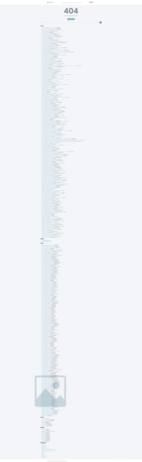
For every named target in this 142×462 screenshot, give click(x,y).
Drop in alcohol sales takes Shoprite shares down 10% (48, 167)
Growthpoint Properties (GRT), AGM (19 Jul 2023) (48, 281)
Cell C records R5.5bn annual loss (46, 143)
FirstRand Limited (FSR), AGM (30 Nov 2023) (47, 254)
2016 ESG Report (44, 217)
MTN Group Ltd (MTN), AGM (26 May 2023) (47, 297)
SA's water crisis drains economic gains (47, 87)
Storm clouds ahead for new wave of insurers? (48, 98)
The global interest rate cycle (45, 81)
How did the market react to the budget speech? (48, 33)
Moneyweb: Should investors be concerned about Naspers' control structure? (51, 192)
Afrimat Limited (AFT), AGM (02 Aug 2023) (47, 277)
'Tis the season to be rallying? (45, 48)
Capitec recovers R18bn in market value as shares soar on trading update (51, 66)
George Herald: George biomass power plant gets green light (49, 201)
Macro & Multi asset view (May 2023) (46, 300)
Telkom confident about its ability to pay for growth (48, 53)
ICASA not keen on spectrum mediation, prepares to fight (49, 149)
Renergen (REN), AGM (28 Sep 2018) (46, 374)
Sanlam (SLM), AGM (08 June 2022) (46, 313)
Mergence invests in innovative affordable (47, 109)
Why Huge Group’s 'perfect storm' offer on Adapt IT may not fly (50, 152)
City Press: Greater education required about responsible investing (50, 211)
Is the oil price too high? (45, 64)
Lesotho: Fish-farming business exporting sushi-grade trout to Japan (50, 113)
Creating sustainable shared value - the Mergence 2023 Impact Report (51, 42)
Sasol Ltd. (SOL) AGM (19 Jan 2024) (46, 248)
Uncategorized (44, 456)
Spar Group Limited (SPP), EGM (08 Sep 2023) (47, 261)
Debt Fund (43, 422)
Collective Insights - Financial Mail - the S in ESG (48, 96)
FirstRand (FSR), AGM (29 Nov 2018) (46, 365)
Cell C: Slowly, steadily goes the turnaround (47, 144)
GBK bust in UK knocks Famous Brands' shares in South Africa (49, 178)
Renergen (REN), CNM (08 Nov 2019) (46, 361)
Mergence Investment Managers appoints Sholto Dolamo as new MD (50, 110)
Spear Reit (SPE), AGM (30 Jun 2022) (46, 310)
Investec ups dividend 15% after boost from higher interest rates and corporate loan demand (53, 51)
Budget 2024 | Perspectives (45, 32)
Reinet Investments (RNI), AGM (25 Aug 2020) (47, 339)
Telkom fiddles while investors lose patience (47, 72)
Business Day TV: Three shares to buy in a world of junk (49, 198)
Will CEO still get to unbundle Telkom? (47, 127)
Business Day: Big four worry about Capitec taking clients (49, 195)
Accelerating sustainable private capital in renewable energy (49, 82)
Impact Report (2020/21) (45, 336)
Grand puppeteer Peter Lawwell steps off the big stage (49, 156)
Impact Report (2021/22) (45, 331)
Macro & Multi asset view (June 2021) (46, 328)
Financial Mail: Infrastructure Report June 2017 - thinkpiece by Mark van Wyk (51, 193)
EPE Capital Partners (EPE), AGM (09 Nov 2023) (48, 259)
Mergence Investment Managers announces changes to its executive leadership (52, 123)
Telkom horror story (44, 91)
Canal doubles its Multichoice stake (46, 174)
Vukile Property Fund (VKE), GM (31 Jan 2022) (47, 321)
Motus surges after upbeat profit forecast (47, 171)
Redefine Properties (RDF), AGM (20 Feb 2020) (48, 355)
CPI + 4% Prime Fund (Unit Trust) (46, 420)
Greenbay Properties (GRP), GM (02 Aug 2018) (47, 388)
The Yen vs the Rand (44, 89)
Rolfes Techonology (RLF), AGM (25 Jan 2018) (47, 414)
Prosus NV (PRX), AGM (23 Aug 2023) (46, 269)
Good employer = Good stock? (46, 52)
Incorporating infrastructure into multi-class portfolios (48, 173)
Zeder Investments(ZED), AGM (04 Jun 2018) (47, 393)
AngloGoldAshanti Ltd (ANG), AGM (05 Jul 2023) (48, 287)
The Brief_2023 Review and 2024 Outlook (47, 251)
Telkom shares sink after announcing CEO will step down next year (50, 128)
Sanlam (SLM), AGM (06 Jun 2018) (46, 392)
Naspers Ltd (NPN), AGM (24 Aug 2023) (47, 267)
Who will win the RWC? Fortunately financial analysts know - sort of (50, 63)
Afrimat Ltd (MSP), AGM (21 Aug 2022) (46, 304)
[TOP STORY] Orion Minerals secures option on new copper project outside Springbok (53, 154)
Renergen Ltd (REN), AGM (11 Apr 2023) (47, 302)
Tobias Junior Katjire (44, 430)
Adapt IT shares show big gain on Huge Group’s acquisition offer (50, 157)
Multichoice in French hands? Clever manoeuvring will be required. (50, 36)
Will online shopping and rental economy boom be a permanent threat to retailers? (52, 179)
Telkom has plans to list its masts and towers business (49, 120)
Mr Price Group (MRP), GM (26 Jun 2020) (47, 348)
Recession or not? (44, 92)
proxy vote (43, 453)
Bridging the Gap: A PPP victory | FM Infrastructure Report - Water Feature (51, 129)
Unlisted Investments (44, 457)
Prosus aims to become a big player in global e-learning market (50, 131)
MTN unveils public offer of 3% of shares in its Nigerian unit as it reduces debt (51, 117)
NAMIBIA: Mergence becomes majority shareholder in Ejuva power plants (51, 135)
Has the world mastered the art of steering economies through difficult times (51, 111)
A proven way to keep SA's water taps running (48, 105)
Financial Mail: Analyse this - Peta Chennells (47, 196)
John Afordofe (44, 438)
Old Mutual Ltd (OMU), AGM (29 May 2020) (47, 352)
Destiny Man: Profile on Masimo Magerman (47, 231)
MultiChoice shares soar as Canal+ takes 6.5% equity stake (49, 182)
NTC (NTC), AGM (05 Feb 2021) (46, 333)
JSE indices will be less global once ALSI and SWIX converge (49, 69)
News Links (43, 452)
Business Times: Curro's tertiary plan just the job (48, 206)
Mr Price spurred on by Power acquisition (47, 164)
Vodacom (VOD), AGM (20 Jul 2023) (46, 280)
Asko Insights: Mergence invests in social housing (48, 216)
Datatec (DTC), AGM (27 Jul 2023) (46, 279)
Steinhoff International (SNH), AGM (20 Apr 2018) (48, 406)
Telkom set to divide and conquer (46, 169)
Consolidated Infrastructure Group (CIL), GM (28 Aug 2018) (49, 382)
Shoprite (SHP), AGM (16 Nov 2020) (46, 335)
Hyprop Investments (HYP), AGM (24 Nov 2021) (48, 324)
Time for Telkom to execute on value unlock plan (48, 77)
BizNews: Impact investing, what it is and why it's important (49, 228)
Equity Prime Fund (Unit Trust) (45, 419)
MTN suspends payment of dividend (46, 147)
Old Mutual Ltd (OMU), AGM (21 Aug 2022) (47, 305)
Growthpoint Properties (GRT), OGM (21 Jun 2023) (48, 290)
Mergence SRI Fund (44, 451)
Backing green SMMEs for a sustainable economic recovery (49, 166)
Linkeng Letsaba (44, 433)
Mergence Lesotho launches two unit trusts (47, 126)
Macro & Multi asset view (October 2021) (47, 325)
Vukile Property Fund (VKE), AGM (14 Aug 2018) (48, 385)
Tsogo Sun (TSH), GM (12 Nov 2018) (46, 373)
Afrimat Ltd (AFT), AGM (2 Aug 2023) (46, 276)
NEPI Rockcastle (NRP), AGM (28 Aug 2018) (47, 383)
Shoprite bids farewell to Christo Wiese (47, 183)
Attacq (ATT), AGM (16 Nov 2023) (46, 258)
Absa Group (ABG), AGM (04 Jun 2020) (46, 351)
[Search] (101, 22)
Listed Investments (44, 446)
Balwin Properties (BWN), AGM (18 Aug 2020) (47, 341)
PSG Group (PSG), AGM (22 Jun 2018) (46, 391)
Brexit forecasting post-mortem (46, 213)
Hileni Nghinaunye (44, 437)
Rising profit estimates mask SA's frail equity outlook (48, 85)
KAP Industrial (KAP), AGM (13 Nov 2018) (47, 372)
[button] (89, 2)
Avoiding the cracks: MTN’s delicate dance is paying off (49, 122)
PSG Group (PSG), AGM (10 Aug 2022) (46, 307)
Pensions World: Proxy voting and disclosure (47, 234)
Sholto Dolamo (44, 441)
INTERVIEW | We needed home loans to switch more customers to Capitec (51, 172)
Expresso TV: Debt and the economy (46, 215)
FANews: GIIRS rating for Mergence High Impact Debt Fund (49, 219)
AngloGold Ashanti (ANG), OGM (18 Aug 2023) (47, 272)
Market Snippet (44, 447)
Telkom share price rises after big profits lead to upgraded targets (50, 133)
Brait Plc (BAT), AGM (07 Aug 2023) (46, 274)
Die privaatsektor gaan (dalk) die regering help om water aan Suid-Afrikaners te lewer (52, 84)
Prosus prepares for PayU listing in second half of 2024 (49, 45)
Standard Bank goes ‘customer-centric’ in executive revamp (49, 175)
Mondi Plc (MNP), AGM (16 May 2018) (46, 403)
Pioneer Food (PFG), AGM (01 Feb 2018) (47, 413)
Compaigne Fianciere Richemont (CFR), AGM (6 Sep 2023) (49, 262)
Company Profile (67, 2)
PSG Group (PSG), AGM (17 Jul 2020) (46, 346)
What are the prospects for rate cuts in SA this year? (48, 35)
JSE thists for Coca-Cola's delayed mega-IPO (47, 40)
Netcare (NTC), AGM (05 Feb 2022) (46, 320)
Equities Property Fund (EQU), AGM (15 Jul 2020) (48, 347)
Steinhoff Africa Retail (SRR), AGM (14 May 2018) (48, 401)
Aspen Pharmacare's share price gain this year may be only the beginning (51, 78)
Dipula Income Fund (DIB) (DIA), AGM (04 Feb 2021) (48, 334)
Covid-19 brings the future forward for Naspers (48, 165)
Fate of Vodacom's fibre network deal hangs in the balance (49, 71)
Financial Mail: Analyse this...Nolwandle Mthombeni (48, 205)
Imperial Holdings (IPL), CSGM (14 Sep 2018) (47, 379)
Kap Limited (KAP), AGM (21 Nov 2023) (47, 256)
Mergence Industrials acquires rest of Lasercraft (48, 108)
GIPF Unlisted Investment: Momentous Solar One (48, 99)
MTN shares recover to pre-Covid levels (47, 146)
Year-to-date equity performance (46, 43)
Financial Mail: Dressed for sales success (47, 200)
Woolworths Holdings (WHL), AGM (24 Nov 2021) (48, 323)
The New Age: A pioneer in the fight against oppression (49, 204)
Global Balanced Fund (44, 424)
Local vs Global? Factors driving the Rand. (47, 76)
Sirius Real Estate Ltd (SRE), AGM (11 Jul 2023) (47, 285)
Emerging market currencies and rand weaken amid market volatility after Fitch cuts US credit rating (54, 74)
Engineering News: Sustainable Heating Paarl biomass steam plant (50, 218)
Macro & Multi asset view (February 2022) (47, 319)
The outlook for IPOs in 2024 (45, 39)
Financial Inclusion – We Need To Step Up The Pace (48, 116)
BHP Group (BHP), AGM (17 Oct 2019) (46, 362)
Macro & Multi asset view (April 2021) (46, 329)
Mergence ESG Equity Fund (45, 448)
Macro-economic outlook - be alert (46, 94)
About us (63, 2)
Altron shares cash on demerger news (46, 161)
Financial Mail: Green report (45, 232)
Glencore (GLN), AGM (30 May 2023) (46, 295)
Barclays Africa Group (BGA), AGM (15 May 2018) (48, 404)
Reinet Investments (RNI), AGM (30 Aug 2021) (47, 326)
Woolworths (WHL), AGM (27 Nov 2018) (47, 368)
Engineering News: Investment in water (47, 188)
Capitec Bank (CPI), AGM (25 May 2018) (47, 395)
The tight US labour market (45, 79)
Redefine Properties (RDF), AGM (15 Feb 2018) (47, 411)
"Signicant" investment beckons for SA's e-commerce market (49, 58)
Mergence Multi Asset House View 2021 (47, 136)
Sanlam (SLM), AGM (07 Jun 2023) (46, 292)
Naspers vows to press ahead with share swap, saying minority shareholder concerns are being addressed (55, 130)
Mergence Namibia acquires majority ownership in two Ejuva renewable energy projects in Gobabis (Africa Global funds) (57, 139)
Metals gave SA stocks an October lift (46, 118)
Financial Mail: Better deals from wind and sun (47, 208)
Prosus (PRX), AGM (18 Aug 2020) (46, 342)
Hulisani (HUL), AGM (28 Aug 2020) (46, 337)
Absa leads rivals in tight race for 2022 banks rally (48, 104)
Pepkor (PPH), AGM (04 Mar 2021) (46, 330)
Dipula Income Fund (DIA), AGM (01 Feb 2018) (47, 412)
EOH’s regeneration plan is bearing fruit (47, 162)
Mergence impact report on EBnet (46, 103)
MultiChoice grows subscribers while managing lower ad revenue (50, 170)
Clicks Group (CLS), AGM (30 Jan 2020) (46, 360)
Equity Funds (43, 421)
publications (43, 454)
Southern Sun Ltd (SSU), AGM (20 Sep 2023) (47, 260)
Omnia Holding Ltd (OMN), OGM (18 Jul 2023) (47, 282)
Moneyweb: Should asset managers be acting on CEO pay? (49, 191)
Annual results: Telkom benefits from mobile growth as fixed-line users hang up (52, 134)
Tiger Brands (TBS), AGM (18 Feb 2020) (47, 356)
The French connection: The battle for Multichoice (48, 34)
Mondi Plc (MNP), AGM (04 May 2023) (46, 299)
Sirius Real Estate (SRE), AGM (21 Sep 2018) (47, 375)
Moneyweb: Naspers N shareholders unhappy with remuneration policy (51, 184)
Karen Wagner (44, 440)
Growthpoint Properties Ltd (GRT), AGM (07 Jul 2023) (48, 286)
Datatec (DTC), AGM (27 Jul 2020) (46, 344)
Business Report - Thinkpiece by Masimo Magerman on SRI (49, 227)
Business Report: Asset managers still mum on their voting (49, 235)
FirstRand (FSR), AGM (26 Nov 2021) (46, 322)
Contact (80, 2)
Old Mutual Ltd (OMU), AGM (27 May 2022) (47, 315)
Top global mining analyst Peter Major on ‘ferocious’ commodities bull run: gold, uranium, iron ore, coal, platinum (56, 151)
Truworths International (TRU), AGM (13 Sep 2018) (48, 380)
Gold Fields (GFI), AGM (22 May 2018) (46, 400)
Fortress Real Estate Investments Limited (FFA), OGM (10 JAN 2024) (50, 250)
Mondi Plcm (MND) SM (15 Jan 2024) (46, 249)
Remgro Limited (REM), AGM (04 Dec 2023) (47, 253)
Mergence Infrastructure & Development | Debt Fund (48, 449)
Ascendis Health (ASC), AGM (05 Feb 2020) (47, 359)
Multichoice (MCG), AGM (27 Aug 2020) (47, 338)
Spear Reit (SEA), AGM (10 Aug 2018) (46, 386)
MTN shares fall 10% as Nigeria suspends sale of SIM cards (49, 160)
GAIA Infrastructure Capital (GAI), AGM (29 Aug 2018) (48, 381)
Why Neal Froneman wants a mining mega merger (48, 148)
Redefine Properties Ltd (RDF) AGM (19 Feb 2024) (48, 246)
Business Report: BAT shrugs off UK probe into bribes (48, 186)
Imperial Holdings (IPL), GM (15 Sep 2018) (47, 378)
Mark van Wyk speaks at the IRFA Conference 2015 (48, 221)
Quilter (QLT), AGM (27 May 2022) (46, 316)
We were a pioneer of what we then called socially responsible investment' (51, 115)
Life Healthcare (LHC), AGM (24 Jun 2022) (47, 311)
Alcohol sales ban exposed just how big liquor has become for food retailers (51, 177)
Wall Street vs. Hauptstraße (45, 68)
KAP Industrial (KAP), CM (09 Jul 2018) (46, 390)
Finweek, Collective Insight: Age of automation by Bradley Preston (50, 202)
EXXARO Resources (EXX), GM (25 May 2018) (47, 396)
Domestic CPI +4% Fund (45, 425)
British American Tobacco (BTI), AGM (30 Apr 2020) (48, 354)
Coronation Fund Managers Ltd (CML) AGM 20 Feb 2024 (49, 247)
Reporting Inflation (44, 50)
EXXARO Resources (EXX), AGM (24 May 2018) (47, 399)
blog (42, 444)
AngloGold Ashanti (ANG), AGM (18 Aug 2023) (47, 271)
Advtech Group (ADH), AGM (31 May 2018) (47, 394)
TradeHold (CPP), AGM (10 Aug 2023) (46, 273)
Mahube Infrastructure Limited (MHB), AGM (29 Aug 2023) (49, 266)
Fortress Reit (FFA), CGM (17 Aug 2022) (47, 306)
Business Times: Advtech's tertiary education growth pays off (49, 185)
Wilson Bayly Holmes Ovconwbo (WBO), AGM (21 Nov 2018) (49, 369)
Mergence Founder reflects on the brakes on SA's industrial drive (50, 102)
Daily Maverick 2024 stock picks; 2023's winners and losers (49, 41)
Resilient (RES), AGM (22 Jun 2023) (46, 289)
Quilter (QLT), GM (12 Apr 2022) (46, 318)
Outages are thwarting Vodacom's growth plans (48, 90)
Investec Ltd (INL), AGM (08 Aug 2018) (46, 387)
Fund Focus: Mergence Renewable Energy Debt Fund (48, 236)
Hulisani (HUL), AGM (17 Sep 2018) (46, 377)
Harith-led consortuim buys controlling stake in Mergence (49, 60)
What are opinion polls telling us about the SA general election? (50, 29)
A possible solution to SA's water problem (47, 86)
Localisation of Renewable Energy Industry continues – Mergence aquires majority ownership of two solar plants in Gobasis (57, 138)
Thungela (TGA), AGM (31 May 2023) (46, 294)
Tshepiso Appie (44, 435)
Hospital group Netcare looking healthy (47, 125)
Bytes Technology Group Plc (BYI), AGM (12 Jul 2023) (48, 284)
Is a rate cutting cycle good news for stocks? (47, 55)
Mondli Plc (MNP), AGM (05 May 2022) (46, 317)
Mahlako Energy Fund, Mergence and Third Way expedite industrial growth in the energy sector (54, 97)
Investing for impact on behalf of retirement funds (48, 95)
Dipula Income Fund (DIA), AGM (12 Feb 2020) (47, 357)
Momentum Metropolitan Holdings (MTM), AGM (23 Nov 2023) (49, 255)
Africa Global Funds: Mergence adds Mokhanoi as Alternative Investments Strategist (52, 197)
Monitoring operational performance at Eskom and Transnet (49, 27)
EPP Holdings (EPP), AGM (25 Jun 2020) (47, 349)
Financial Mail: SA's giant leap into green (47, 214)
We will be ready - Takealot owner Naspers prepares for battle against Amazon (52, 47)
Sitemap (43, 240)
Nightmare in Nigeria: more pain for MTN (47, 54)
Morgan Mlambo (44, 436)
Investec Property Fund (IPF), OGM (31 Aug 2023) (48, 263)
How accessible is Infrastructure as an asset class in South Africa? (50, 61)
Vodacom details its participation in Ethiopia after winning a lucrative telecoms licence (52, 121)
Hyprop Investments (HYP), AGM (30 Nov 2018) (48, 364)
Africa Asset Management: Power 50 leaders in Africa (48, 226)
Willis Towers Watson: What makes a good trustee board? (49, 210)
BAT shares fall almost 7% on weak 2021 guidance (48, 153)
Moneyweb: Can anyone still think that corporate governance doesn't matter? (51, 190)
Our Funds (72, 2)
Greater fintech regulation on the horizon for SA (48, 100)
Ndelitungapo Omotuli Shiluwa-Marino (46, 431)
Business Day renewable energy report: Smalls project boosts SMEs (50, 209)
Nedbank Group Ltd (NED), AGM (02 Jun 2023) (47, 293)
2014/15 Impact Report (45, 222)
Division (92, 2)
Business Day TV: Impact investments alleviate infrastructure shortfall (50, 224)
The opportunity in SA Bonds (45, 59)
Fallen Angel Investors (44, 37)
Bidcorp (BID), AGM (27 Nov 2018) (46, 367)
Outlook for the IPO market (45, 38)
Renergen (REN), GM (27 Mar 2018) (46, 408)
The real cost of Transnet (45, 46)
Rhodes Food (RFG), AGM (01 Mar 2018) (47, 409)
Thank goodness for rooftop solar (46, 30)
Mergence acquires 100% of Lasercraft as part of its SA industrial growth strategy (52, 107)
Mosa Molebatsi (44, 432)
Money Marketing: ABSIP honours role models (47, 203)
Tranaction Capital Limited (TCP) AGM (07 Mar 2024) (48, 245)
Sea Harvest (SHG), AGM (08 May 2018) (47, 405)
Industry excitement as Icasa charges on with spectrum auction (50, 159)
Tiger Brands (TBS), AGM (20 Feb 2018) (47, 410)
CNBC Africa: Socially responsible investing (47, 237)
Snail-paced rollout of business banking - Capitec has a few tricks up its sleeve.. (52, 180)
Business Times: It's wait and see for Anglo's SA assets (49, 187)
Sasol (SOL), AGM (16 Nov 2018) (46, 370)
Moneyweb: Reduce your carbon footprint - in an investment (49, 223)
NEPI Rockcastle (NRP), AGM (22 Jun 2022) (47, 312)
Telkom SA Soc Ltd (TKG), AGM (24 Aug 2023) (48, 268)
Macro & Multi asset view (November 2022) (47, 303)
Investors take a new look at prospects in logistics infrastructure (50, 112)
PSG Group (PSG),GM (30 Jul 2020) (46, 343)
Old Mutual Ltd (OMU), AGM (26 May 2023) (47, 298)
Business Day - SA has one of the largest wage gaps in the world (50, 229)
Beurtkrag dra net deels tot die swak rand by (47, 73)
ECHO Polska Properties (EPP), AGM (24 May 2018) (48, 398)
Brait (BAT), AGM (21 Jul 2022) (45, 308)
